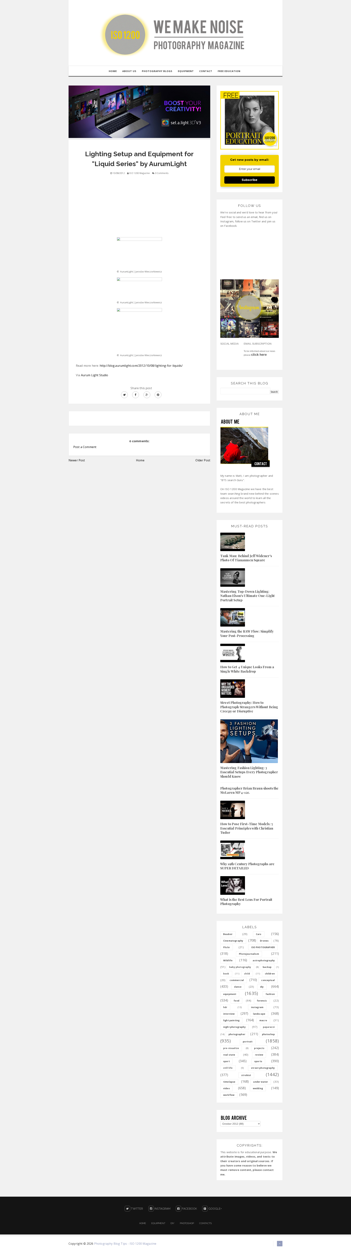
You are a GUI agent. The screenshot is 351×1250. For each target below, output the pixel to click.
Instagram (162, 1208)
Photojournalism (249, 953)
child (247, 973)
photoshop (268, 1034)
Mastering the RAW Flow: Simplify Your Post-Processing (246, 633)
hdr (225, 1007)
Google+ (215, 1208)
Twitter (136, 1208)
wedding (258, 1088)
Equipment (158, 1223)
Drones (264, 940)
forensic (262, 1000)
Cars (258, 934)
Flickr (226, 947)
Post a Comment (84, 447)
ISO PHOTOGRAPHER (263, 947)
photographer (237, 1034)
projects (259, 1048)
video (226, 1088)
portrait (247, 1041)
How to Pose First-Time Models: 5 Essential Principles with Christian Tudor (246, 828)
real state (229, 1054)
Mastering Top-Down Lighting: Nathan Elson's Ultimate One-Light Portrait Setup (247, 595)
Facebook (189, 1208)
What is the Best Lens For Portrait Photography (246, 901)
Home (140, 460)
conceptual (268, 980)
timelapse (229, 1081)
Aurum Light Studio (94, 375)
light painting (231, 1020)
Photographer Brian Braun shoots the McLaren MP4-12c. (249, 790)
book (226, 973)
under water (260, 1081)
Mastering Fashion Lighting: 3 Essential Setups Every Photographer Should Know (249, 772)
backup (267, 967)
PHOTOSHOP (187, 1223)
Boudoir (228, 934)
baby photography (240, 967)
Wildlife (228, 960)
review (259, 1054)
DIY (172, 1223)
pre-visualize (231, 1048)
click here (259, 354)
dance (237, 986)
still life (228, 1067)
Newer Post (77, 460)
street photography (263, 1067)
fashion (270, 994)
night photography (234, 1027)
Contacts (205, 1223)
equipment (229, 994)
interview (229, 1013)
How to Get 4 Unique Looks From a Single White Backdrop (247, 669)
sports (258, 1061)
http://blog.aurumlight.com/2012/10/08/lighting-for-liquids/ (141, 366)
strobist (246, 1075)
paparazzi (269, 1027)
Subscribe (249, 180)
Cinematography (233, 940)
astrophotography (264, 960)
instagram (257, 1007)
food (236, 1000)
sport (226, 1061)
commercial (237, 980)
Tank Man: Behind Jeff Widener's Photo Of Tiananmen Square (246, 558)
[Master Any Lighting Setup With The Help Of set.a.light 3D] (139, 111)
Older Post (202, 460)
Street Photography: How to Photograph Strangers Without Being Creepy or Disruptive (249, 706)
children (270, 973)
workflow (228, 1095)
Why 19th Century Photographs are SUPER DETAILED (247, 866)
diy (262, 986)
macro (263, 1020)
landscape (259, 1013)
